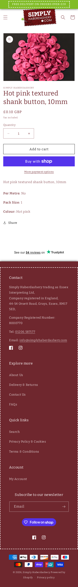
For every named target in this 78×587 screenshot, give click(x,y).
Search (14, 432)
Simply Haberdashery (36, 572)
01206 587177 (25, 332)
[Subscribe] (63, 507)
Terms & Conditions (24, 451)
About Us (16, 375)
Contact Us (17, 394)
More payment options (39, 171)
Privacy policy (46, 577)
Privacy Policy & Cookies (27, 441)
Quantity (9, 125)
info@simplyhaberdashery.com (43, 340)
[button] (5, 17)
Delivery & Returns (23, 385)
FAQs (13, 404)
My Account (18, 479)
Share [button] (12, 223)
